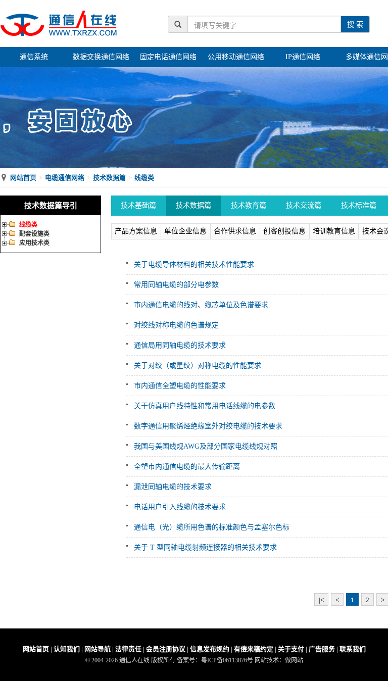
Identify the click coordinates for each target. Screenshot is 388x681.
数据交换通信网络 (101, 57)
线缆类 (144, 177)
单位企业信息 (185, 231)
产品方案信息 (136, 231)
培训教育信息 (334, 231)
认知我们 (67, 649)
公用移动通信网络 (236, 57)
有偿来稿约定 (253, 649)
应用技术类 (34, 243)
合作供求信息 (235, 231)
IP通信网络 (302, 57)
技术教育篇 (248, 205)
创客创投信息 (284, 231)
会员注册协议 (165, 649)
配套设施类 (34, 233)
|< (321, 600)
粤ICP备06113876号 (227, 660)
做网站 (294, 660)
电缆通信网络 (64, 177)
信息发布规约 (209, 649)
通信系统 (34, 57)
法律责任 (128, 649)
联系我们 (353, 649)
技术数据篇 (109, 177)
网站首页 (23, 177)
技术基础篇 (138, 205)
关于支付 (291, 649)
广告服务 (322, 649)
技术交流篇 (303, 205)
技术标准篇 (358, 205)
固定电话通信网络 (168, 57)
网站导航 (97, 649)
